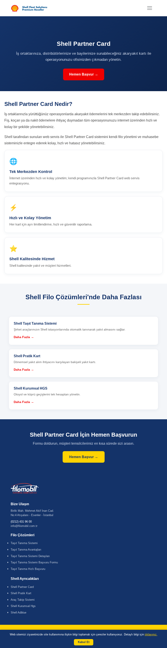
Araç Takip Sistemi (23, 599)
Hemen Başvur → (83, 74)
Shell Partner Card (22, 587)
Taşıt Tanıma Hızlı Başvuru (28, 569)
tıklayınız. (151, 634)
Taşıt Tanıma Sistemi (24, 543)
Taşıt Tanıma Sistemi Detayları (30, 556)
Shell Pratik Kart (21, 593)
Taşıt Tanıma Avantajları (26, 549)
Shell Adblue (18, 612)
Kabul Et (83, 642)
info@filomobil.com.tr (24, 526)
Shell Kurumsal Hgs (23, 606)
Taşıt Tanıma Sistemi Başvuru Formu (34, 562)
